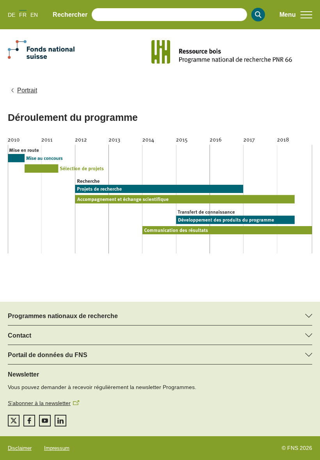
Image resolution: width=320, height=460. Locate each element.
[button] (295, 15)
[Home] (231, 52)
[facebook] (29, 420)
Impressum (56, 448)
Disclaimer (20, 448)
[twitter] (14, 420)
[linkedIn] (60, 420)
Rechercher (70, 14)
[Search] (258, 14)
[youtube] (45, 420)
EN (34, 15)
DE (11, 15)
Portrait (27, 90)
